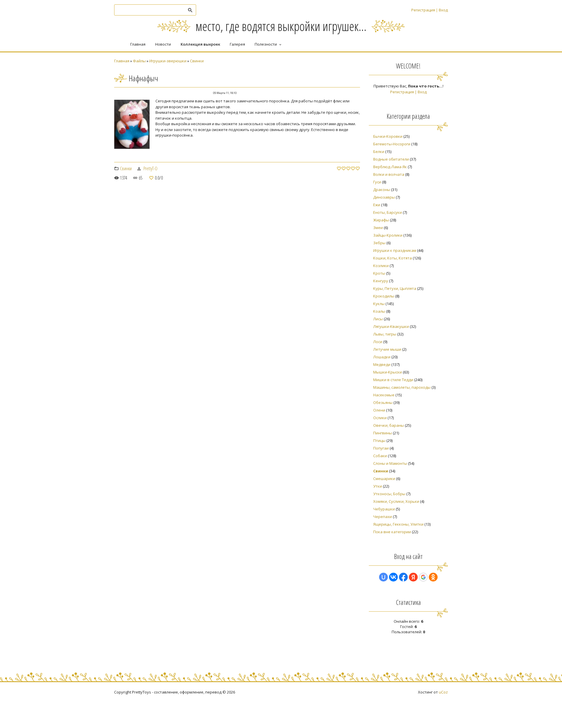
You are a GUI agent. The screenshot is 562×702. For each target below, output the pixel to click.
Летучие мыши (387, 349)
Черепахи (382, 516)
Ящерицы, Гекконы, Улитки (398, 524)
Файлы (139, 60)
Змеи (378, 227)
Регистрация (423, 10)
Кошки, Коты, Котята (392, 258)
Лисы (378, 318)
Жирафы (381, 220)
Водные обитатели (391, 159)
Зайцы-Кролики (387, 235)
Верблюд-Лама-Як (390, 166)
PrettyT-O (150, 168)
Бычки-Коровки (387, 136)
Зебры (379, 242)
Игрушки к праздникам (394, 250)
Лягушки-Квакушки (391, 326)
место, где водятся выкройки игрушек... (281, 26)
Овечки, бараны (388, 425)
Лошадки (381, 356)
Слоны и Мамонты (390, 463)
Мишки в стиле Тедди (393, 379)
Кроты (379, 273)
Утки (377, 486)
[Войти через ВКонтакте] (393, 577)
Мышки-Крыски (387, 372)
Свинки (197, 60)
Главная (121, 60)
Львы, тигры (384, 334)
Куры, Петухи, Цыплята (394, 288)
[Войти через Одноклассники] (433, 577)
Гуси (377, 182)
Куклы (379, 303)
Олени (379, 410)
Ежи (376, 204)
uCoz (443, 692)
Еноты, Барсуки (387, 212)
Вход (443, 10)
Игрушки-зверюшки (167, 60)
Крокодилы (383, 296)
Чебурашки (384, 509)
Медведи (381, 364)
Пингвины (382, 433)
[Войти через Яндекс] (413, 577)
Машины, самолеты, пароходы (402, 387)
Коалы (379, 311)
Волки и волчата (388, 174)
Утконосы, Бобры (389, 493)
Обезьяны (383, 402)
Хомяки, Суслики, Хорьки (396, 501)
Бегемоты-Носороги (391, 144)
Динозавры (384, 197)
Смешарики (384, 478)
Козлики (381, 265)
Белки (378, 151)
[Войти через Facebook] (403, 577)
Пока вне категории (392, 531)
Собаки (380, 455)
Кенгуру (380, 280)
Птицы (379, 440)
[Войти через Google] (423, 577)
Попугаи (381, 448)
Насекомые (384, 395)
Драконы (381, 189)
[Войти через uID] (383, 577)
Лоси (377, 341)
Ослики (380, 417)
